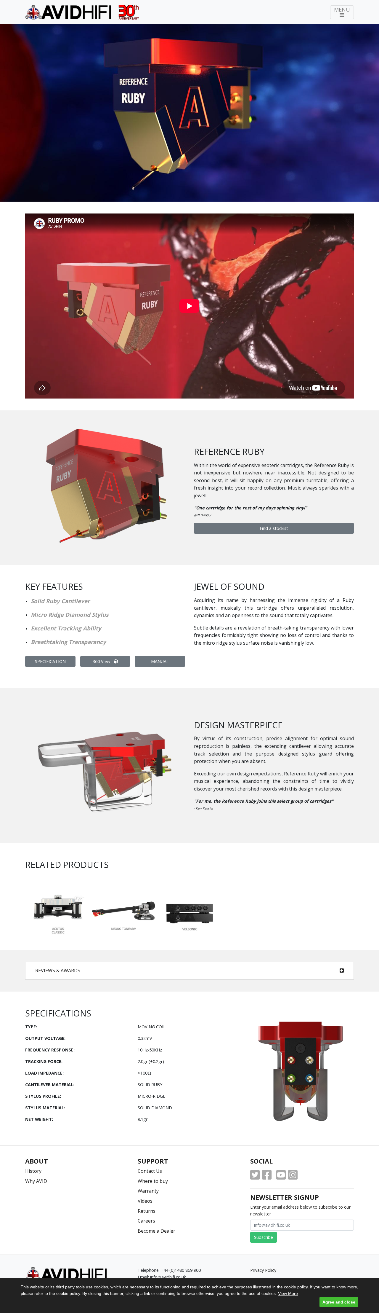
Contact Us (150, 1171)
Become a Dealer (156, 1231)
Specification (50, 661)
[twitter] (255, 1174)
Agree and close (338, 1302)
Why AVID (36, 1181)
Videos (145, 1201)
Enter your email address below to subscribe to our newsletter (300, 1210)
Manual (160, 661)
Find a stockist (274, 528)
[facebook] (267, 1174)
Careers (146, 1221)
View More (288, 1293)
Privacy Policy (263, 1270)
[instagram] (293, 1174)
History (33, 1171)
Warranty (148, 1191)
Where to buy (153, 1181)
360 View (102, 661)
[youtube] (281, 1174)
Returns (146, 1211)
